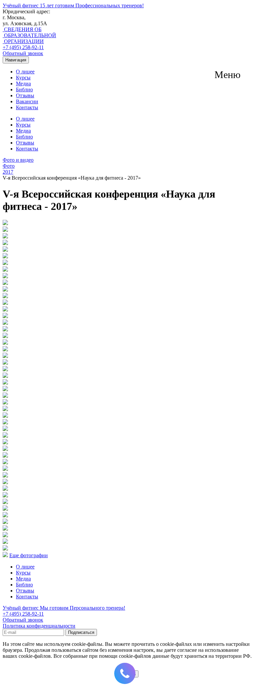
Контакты (27, 107)
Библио (24, 89)
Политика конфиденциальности (39, 626)
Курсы (23, 77)
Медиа (23, 83)
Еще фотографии (28, 555)
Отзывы (25, 95)
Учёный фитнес (73, 5)
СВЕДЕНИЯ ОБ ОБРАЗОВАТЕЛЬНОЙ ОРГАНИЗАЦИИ (29, 35)
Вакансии (27, 101)
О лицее (25, 71)
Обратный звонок (23, 53)
